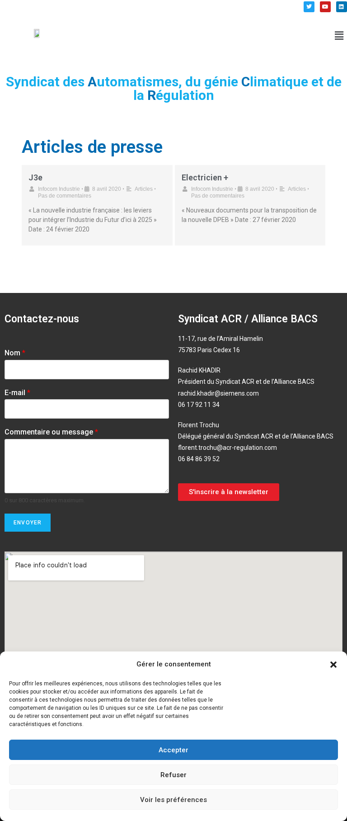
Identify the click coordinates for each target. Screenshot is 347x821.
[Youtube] (325, 6)
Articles (144, 189)
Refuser (173, 775)
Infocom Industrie (59, 189)
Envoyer (28, 522)
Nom (15, 353)
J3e (35, 177)
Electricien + (205, 177)
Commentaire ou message (51, 432)
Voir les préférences (173, 800)
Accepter (173, 750)
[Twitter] (309, 6)
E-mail (17, 392)
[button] (333, 664)
